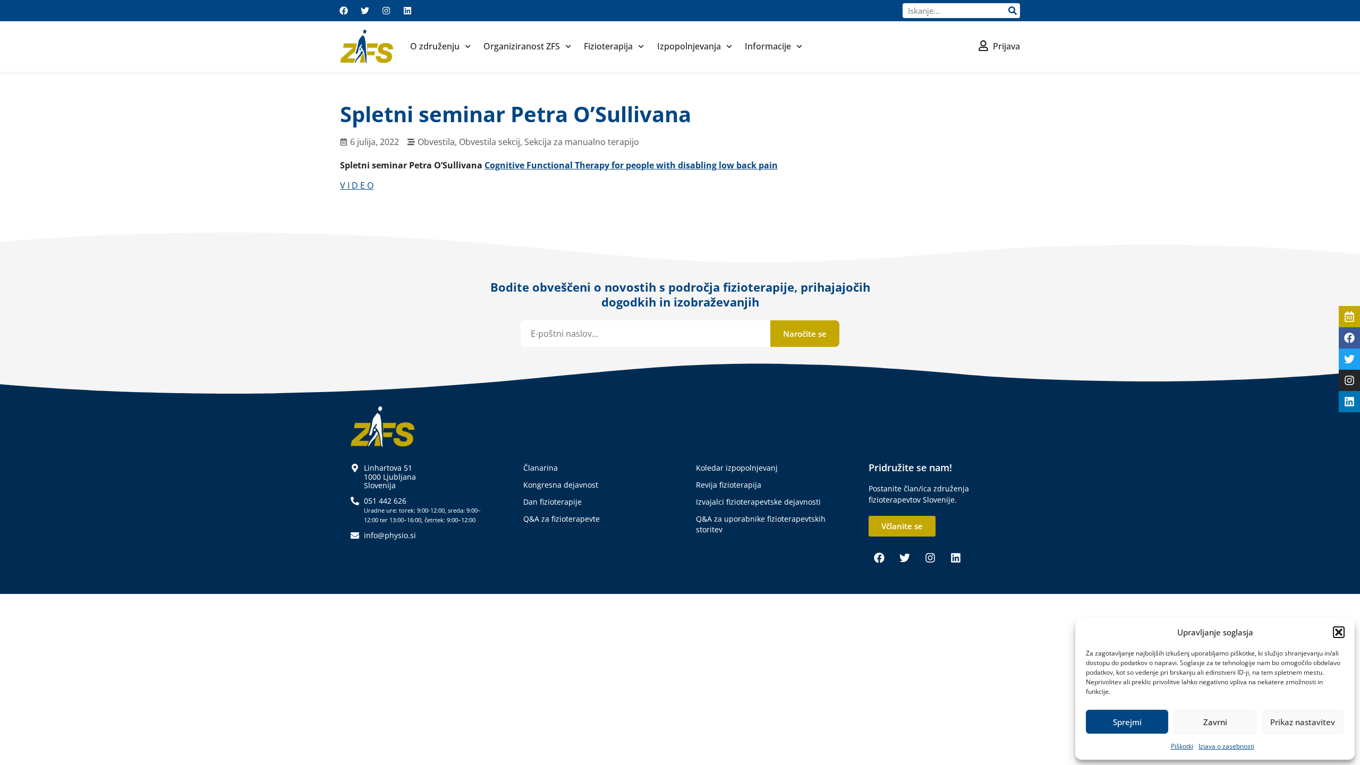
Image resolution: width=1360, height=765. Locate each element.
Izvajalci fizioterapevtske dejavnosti (758, 502)
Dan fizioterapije (552, 502)
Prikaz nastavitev (1302, 722)
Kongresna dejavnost (560, 485)
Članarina (540, 468)
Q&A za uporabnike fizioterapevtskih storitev (761, 524)
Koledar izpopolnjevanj (737, 468)
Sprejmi (1127, 722)
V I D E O (356, 185)
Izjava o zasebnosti (1226, 746)
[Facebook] (343, 10)
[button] (1338, 632)
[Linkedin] (407, 10)
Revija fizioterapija (728, 485)
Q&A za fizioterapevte (561, 519)
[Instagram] (386, 10)
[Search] (1012, 10)
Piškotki (1182, 746)
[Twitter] (364, 10)
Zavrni (1215, 722)
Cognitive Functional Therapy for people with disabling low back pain (631, 165)
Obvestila (436, 142)
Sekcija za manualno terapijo (581, 142)
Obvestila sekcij (489, 142)
